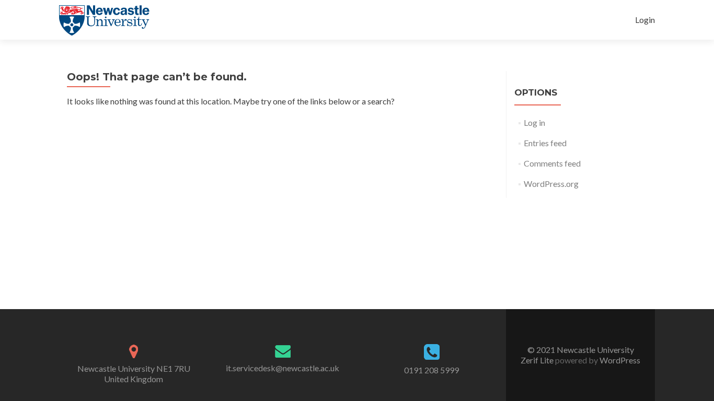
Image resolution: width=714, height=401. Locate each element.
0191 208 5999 (431, 370)
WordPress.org (551, 183)
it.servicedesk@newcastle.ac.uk (282, 368)
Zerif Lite (538, 360)
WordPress (619, 360)
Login (645, 20)
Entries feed (545, 143)
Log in (534, 122)
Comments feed (552, 163)
